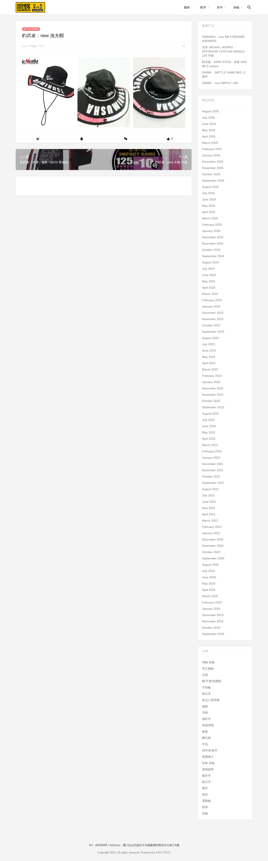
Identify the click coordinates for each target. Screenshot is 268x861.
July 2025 (208, 193)
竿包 (205, 744)
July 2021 (208, 495)
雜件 (205, 788)
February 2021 (212, 527)
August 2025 (210, 186)
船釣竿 (206, 775)
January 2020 (211, 608)
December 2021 (212, 464)
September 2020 (213, 558)
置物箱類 (208, 769)
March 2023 (210, 369)
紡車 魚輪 (208, 763)
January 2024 (211, 306)
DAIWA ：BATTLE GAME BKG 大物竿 (224, 74)
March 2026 (210, 142)
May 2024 (208, 281)
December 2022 (212, 388)
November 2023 (212, 319)
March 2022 (210, 445)
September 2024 (213, 256)
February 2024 (212, 300)
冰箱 (205, 674)
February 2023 (212, 375)
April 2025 (208, 212)
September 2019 (213, 634)
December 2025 (212, 161)
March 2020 (210, 596)
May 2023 (208, 357)
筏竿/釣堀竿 (210, 750)
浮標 (205, 712)
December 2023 (212, 312)
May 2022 (208, 432)
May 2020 (208, 583)
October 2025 (211, 174)
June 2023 (209, 350)
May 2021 (208, 508)
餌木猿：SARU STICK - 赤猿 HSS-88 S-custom (224, 64)
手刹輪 (206, 687)
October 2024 (211, 249)
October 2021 (211, 476)
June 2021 (209, 501)
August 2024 (210, 262)
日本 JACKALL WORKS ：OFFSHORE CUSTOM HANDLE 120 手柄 (223, 51)
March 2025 (210, 218)
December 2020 (212, 539)
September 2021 (213, 482)
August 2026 (210, 111)
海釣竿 (206, 719)
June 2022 (209, 426)
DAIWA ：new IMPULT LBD (220, 83)
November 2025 (212, 168)
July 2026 (208, 117)
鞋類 (205, 807)
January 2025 (211, 231)
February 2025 (212, 224)
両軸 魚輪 (208, 662)
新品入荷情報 (211, 700)
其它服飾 (208, 668)
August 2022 (210, 413)
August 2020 (210, 564)
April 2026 (208, 136)
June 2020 (209, 577)
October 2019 (211, 627)
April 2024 (208, 287)
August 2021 (210, 489)
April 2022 (208, 438)
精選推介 (208, 756)
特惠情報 (208, 725)
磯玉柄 (206, 737)
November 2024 (212, 243)
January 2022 (211, 457)
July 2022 (208, 419)
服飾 (187, 7)
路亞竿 (206, 782)
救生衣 (206, 693)
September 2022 (213, 407)
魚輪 (236, 7)
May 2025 (208, 205)
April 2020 (208, 589)
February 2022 (212, 451)
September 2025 (213, 180)
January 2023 (211, 382)
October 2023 (211, 325)
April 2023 (208, 363)
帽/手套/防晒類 (31, 29)
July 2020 (208, 571)
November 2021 (212, 470)
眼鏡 (205, 731)
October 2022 (211, 401)
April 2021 (208, 514)
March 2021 (210, 520)
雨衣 (205, 794)
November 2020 (212, 545)
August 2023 (210, 338)
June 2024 (209, 275)
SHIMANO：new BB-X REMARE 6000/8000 (223, 39)
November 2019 (212, 621)
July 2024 (208, 268)
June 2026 (209, 124)
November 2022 (212, 394)
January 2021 (211, 533)
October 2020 (211, 552)
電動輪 (206, 800)
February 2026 (212, 149)
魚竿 (220, 7)
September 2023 (213, 331)
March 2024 (210, 294)
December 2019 (212, 615)
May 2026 (208, 130)
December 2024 (212, 237)
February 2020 (212, 602)
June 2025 (209, 199)
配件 (203, 7)
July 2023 (208, 344)
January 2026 (211, 155)
